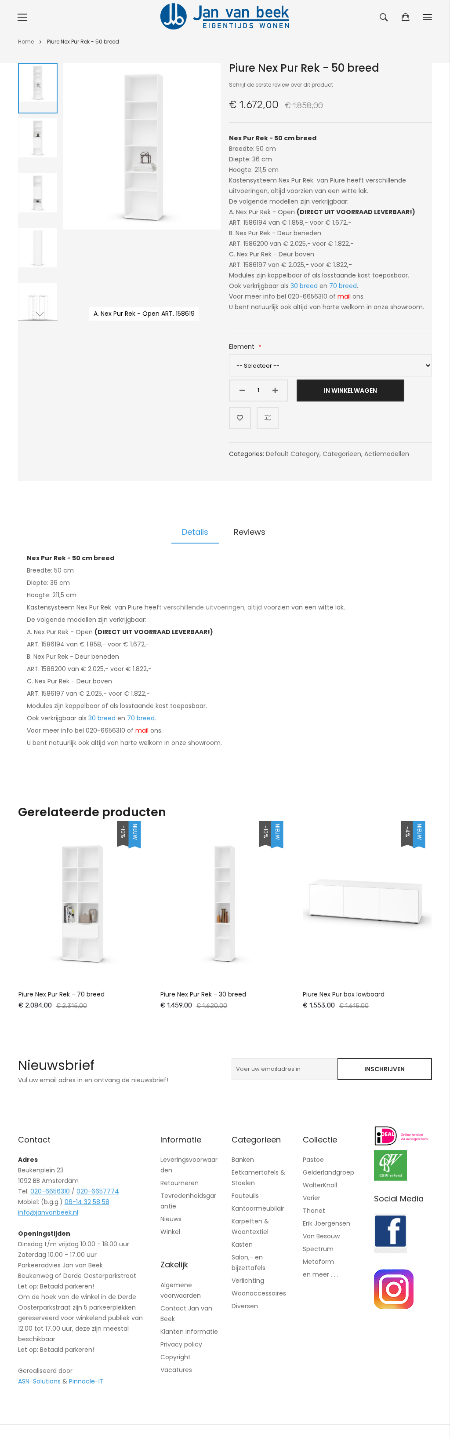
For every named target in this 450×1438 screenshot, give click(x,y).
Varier (311, 1197)
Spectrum (318, 1249)
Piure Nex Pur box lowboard (344, 994)
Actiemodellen (386, 453)
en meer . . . (320, 1274)
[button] (38, 88)
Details (195, 531)
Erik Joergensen (326, 1223)
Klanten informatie (189, 1331)
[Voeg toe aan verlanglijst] (240, 418)
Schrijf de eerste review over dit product (281, 84)
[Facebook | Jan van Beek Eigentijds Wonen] (390, 1251)
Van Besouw (321, 1236)
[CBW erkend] (390, 1178)
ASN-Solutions (39, 1381)
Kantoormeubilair (258, 1208)
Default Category (292, 453)
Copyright (175, 1357)
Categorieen (342, 453)
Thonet (314, 1210)
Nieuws (170, 1219)
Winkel (170, 1231)
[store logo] (225, 17)
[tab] (195, 532)
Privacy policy (181, 1344)
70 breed (343, 285)
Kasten (242, 1244)
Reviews (249, 531)
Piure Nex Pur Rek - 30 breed (203, 994)
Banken (243, 1159)
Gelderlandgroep (328, 1172)
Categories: (247, 453)
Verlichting (248, 1280)
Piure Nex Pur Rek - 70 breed (61, 994)
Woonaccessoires (259, 1293)
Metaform (318, 1261)
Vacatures (176, 1369)
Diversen (245, 1306)
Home (26, 41)
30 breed (304, 285)
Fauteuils (245, 1195)
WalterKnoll (320, 1185)
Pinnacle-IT (86, 1381)
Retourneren (179, 1183)
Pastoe (313, 1159)
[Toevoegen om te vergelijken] (268, 418)
